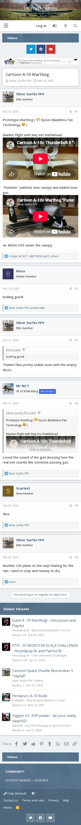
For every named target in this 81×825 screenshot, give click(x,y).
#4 (76, 403)
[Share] (70, 111)
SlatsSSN (17, 725)
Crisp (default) (16, 793)
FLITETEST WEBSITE (18, 780)
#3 (76, 340)
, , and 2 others (34, 256)
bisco (20, 271)
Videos (38, 681)
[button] (6, 25)
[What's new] (65, 25)
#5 (76, 506)
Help (66, 800)
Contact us (11, 800)
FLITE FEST (41, 780)
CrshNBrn (18, 700)
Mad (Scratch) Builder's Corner (51, 630)
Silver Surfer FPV (20, 81)
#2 (76, 289)
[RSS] (18, 807)
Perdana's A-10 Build (29, 695)
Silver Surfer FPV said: (21, 413)
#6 (76, 557)
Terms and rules (33, 800)
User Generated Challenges (49, 655)
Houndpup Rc (21, 630)
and (27, 308)
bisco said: (13, 350)
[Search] (75, 25)
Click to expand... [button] (40, 449)
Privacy (53, 800)
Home (8, 807)
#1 (76, 111)
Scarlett (23, 488)
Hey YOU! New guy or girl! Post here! (48, 725)
